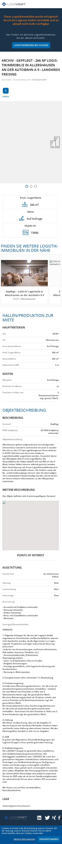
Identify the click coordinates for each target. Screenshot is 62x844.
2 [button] (31, 186)
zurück (5, 96)
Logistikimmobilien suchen (31, 45)
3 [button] (35, 186)
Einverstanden (49, 839)
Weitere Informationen (24, 839)
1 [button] (26, 186)
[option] (31, 142)
